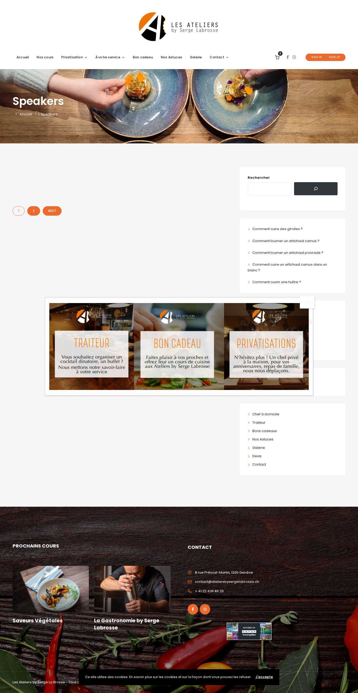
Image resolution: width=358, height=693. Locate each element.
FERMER (307, 302)
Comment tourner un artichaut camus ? (285, 240)
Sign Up (334, 57)
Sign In (316, 57)
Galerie (196, 57)
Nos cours (45, 57)
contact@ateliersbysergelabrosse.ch (227, 581)
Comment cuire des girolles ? (277, 228)
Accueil (23, 57)
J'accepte (264, 677)
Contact (217, 57)
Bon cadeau (143, 57)
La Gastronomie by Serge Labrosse (126, 624)
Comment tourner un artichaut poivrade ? (287, 252)
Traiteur (258, 422)
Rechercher (259, 177)
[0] (277, 57)
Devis (257, 456)
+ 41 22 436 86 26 (209, 591)
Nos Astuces (171, 57)
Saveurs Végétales (38, 620)
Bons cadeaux (264, 430)
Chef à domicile (265, 414)
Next (52, 211)
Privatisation (72, 57)
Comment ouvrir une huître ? (276, 282)
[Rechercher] (316, 188)
